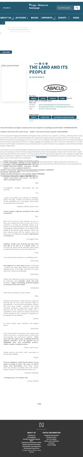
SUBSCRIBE (6, 52)
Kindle (33, 98)
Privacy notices (51, 437)
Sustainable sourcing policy (31, 446)
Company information (51, 435)
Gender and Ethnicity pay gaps (31, 439)
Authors (21, 17)
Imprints (47, 17)
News (76, 17)
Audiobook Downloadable (64, 117)
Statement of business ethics (31, 442)
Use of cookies (51, 439)
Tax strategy (51, 445)
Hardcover (45, 117)
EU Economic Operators (31, 448)
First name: (4, 28)
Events (62, 17)
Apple (43, 98)
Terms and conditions (51, 441)
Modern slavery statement (31, 444)
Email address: (5, 31)
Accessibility (31, 437)
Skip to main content (6, 1)
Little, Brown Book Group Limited (25, 42)
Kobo (62, 98)
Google (53, 98)
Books (34, 17)
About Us (5, 17)
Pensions (51, 443)
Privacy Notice (40, 46)
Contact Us (31, 435)
